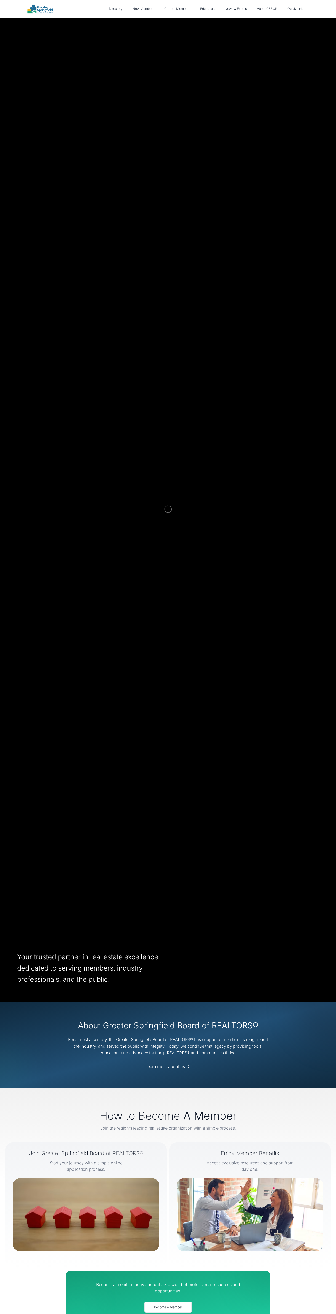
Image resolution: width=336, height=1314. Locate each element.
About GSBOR (267, 9)
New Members (143, 9)
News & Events (236, 9)
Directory (116, 9)
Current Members (177, 9)
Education (207, 9)
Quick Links (295, 9)
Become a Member (168, 1307)
